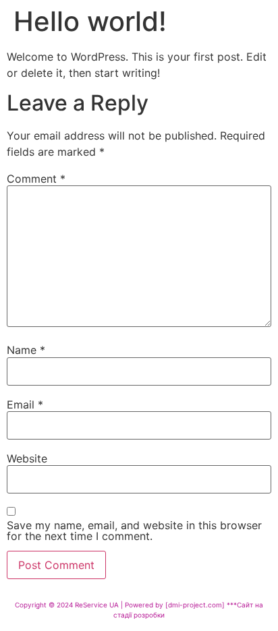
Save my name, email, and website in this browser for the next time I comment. (134, 530)
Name (26, 349)
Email (25, 404)
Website (27, 458)
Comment (36, 178)
